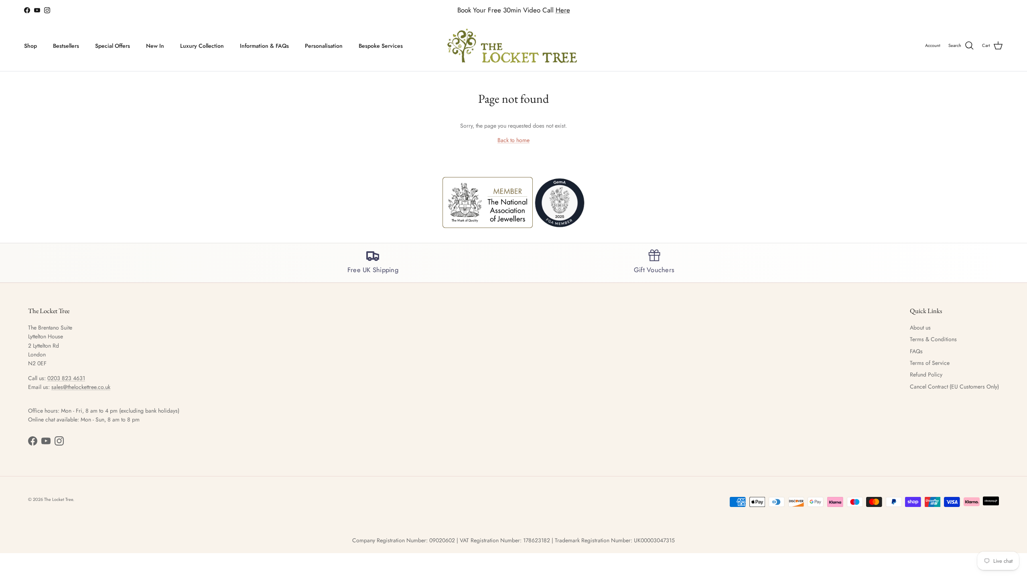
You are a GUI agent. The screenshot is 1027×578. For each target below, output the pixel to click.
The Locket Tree (58, 499)
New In (155, 46)
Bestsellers (66, 46)
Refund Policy (926, 374)
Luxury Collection (202, 46)
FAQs (916, 351)
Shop (30, 46)
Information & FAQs (264, 46)
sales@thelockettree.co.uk (80, 387)
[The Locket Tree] (514, 45)
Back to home (513, 140)
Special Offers (112, 46)
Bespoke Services (381, 46)
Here (563, 10)
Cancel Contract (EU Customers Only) (954, 387)
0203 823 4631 (66, 378)
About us (920, 328)
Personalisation (324, 46)
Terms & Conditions (933, 339)
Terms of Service (930, 363)
